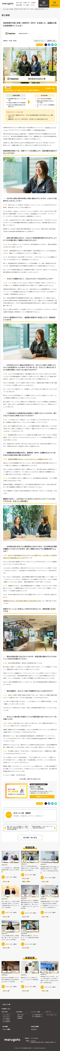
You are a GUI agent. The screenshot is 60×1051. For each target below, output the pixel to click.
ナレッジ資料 (26, 5)
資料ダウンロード (43, 5)
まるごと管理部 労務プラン (37, 1014)
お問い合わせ (54, 5)
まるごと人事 (19, 2)
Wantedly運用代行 (6, 1021)
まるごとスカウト (6, 1016)
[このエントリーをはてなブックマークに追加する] (52, 44)
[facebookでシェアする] (49, 44)
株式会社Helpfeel (40, 130)
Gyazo (15, 211)
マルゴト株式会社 (34, 1038)
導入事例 (33, 2)
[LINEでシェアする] (55, 44)
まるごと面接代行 (6, 1018)
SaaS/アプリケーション (39, 40)
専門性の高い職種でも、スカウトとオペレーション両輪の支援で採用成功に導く (42, 827)
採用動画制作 (20, 1018)
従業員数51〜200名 (51, 40)
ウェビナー (32, 5)
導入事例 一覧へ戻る (30, 837)
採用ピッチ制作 (21, 1014)
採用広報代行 (20, 1016)
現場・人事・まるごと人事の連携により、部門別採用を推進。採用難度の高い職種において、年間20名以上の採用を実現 (17, 828)
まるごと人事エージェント (52, 1014)
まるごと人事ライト (7, 1014)
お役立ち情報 (19, 5)
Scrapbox (41, 738)
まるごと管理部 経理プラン (37, 1016)
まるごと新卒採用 (6, 1020)
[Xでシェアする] (46, 44)
